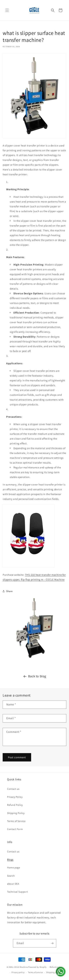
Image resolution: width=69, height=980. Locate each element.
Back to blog (37, 676)
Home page (13, 867)
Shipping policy (53, 972)
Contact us (13, 788)
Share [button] (9, 591)
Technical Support (17, 891)
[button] (7, 10)
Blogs (10, 859)
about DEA (13, 883)
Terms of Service (16, 821)
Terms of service (35, 972)
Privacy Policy (14, 796)
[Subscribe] (52, 943)
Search (11, 875)
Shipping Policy (16, 813)
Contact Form (15, 829)
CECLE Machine (21, 967)
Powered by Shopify (37, 967)
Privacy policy (18, 972)
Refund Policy (15, 804)
